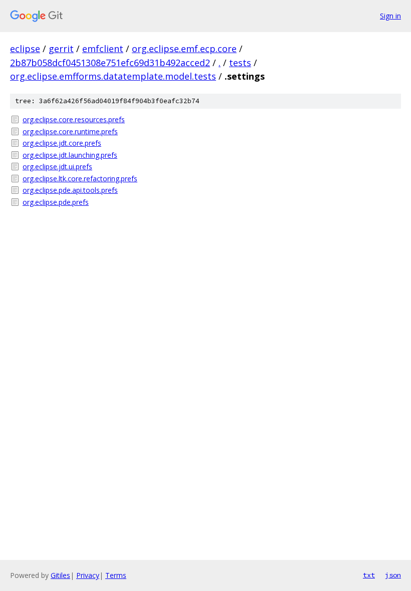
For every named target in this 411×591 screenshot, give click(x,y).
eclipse (25, 49)
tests (240, 63)
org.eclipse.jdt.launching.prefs (70, 155)
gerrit (61, 49)
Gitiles (60, 575)
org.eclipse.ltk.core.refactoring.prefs (80, 178)
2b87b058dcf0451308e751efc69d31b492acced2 (110, 63)
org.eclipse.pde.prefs (56, 202)
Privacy (87, 575)
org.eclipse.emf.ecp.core (184, 49)
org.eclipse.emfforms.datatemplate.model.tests (113, 76)
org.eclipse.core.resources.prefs (74, 119)
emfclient (102, 49)
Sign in (390, 16)
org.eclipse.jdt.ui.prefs (57, 166)
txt (369, 574)
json (393, 574)
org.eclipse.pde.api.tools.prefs (70, 190)
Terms (115, 575)
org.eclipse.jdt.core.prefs (62, 143)
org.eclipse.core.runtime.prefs (70, 131)
